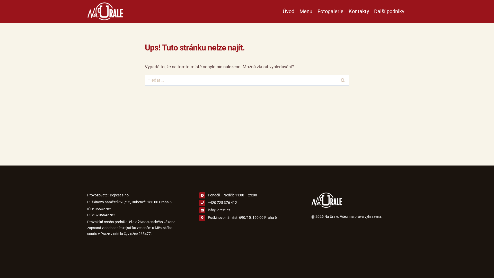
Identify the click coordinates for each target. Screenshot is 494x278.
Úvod (288, 11)
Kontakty (359, 11)
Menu (305, 11)
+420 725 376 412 (222, 203)
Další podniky (389, 11)
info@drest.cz (219, 210)
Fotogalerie (330, 11)
